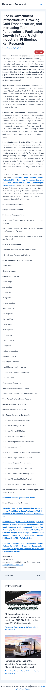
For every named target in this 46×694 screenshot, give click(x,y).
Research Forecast (14, 4)
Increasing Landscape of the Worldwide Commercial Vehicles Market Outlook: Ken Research (20, 664)
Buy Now (39, 52)
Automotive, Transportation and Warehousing (20, 627)
